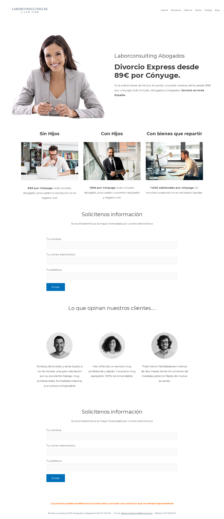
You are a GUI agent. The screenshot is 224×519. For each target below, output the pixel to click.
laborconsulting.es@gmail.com (137, 513)
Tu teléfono (54, 269)
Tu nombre (53, 239)
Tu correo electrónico (60, 254)
